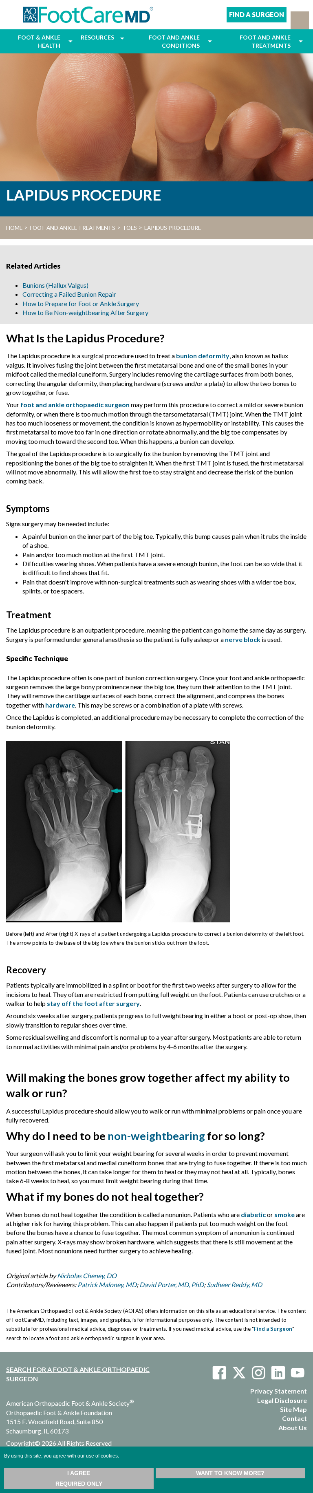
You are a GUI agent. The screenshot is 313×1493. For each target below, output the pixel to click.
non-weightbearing (156, 1135)
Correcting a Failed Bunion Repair (69, 294)
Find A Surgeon (256, 14)
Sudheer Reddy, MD (234, 1284)
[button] (300, 20)
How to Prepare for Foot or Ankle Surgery (80, 303)
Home (14, 228)
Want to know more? (230, 1473)
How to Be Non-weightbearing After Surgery (85, 312)
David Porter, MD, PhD (171, 1284)
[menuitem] (35, 41)
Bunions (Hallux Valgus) (55, 285)
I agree (78, 1473)
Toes (130, 228)
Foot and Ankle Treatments (72, 228)
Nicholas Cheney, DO (87, 1275)
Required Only (78, 1483)
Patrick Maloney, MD (107, 1284)
